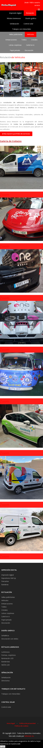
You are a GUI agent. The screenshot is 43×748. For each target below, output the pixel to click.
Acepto (2, 746)
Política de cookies (21, 726)
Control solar (28, 24)
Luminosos (5, 652)
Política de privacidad (27, 723)
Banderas (4, 584)
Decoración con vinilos (9, 639)
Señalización (14, 24)
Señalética (5, 635)
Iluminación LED (7, 658)
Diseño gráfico (30, 18)
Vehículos (30, 34)
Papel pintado (15, 50)
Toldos (24, 40)
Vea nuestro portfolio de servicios (16, 134)
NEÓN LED (5, 665)
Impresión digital (15, 13)
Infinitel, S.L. (29, 736)
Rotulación (30, 13)
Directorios (5, 681)
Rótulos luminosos (14, 18)
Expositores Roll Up (8, 578)
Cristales (34, 40)
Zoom (4, 194)
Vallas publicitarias (15, 34)
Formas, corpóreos (8, 655)
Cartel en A (30, 45)
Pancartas (5, 581)
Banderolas (5, 661)
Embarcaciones (11, 40)
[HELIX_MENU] (39, 9)
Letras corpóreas (15, 45)
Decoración (29, 50)
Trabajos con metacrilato (21, 29)
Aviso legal (11, 723)
